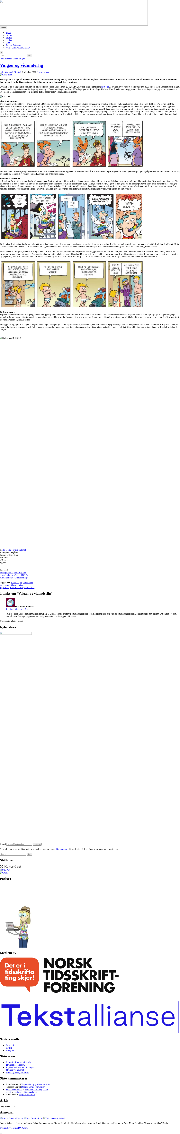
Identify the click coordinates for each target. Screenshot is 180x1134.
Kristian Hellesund (14, 1089)
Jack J (8, 1092)
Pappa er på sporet (27, 1094)
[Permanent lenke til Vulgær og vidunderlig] (7, 74)
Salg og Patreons (13, 45)
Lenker (9, 40)
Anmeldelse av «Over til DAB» (14, 575)
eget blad (105, 87)
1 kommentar (43, 72)
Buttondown (61, 849)
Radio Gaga (16, 582)
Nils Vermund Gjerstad (11, 72)
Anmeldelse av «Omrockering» (14, 577)
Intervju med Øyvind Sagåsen (13, 572)
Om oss (9, 35)
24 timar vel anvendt (15, 1070)
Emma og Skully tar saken (17, 1072)
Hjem (8, 32)
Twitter (9, 1048)
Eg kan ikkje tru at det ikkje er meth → (17, 587)
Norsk (15, 58)
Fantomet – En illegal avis (36, 1089)
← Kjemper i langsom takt (11, 585)
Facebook (10, 1045)
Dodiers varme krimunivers (33, 1087)
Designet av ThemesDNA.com (14, 1128)
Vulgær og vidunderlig (21, 65)
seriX (8, 42)
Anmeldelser (6, 58)
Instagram (10, 1050)
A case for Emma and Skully (18, 1062)
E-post (3, 844)
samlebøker (28, 582)
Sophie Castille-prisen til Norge (19, 1067)
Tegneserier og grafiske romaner (35, 1084)
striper (22, 58)
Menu (3, 28)
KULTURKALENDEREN (18, 48)
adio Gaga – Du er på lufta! (14, 550)
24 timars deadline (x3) (16, 1065)
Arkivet (9, 37)
